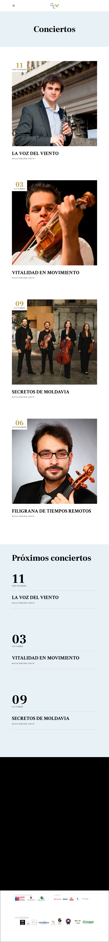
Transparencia (21, 801)
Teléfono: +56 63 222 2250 (74, 813)
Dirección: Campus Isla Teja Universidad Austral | (31, 850)
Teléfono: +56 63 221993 (29, 863)
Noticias (17, 810)
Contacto (18, 806)
